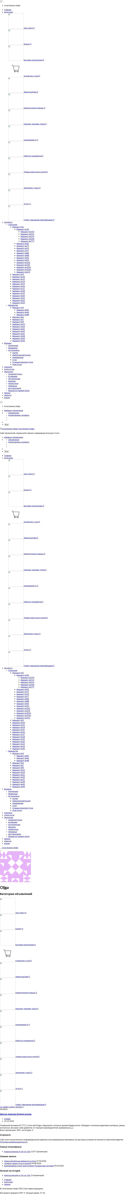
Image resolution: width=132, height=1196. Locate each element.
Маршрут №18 (18, 291)
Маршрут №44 (18, 341)
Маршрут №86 (22, 253)
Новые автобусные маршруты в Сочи (20, 1161)
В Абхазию (12, 376)
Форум (7, 397)
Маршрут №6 (18, 317)
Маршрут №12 (18, 279)
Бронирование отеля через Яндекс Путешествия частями (28, 1166)
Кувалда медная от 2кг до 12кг (17, 1151)
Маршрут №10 (18, 277)
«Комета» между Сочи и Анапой (17, 1163)
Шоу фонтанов (14, 388)
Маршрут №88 (22, 255)
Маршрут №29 (18, 331)
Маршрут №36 (22, 229)
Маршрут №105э (23, 270)
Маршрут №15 (18, 284)
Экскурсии (8, 371)
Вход (6, 424)
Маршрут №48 (22, 315)
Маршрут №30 (18, 303)
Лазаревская (17, 357)
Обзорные (12, 386)
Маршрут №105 (23, 265)
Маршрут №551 (27, 234)
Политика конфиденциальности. (14, 1142)
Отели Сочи (9, 369)
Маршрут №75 (22, 246)
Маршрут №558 (27, 239)
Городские (12, 224)
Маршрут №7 (18, 319)
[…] (72, 1128)
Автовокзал (13, 345)
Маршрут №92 (22, 258)
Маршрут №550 (27, 232)
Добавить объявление (13, 410)
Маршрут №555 (27, 236)
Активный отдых (15, 374)
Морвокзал (13, 348)
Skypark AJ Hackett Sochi (18, 390)
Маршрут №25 (18, 329)
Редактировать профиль (18, 415)
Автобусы (8, 222)
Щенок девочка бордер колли (15, 1114)
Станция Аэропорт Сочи (22, 362)
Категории (8, 12)
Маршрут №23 (18, 300)
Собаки (7, 1119)
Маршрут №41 (22, 243)
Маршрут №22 (18, 298)
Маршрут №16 (18, 286)
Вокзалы (8, 343)
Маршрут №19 (18, 293)
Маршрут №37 (18, 334)
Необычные (13, 383)
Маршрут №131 (23, 272)
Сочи (14, 360)
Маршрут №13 (18, 324)
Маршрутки (13, 305)
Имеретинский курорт (21, 355)
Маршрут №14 (18, 281)
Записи (7, 393)
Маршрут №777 (27, 241)
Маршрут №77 (22, 251)
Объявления (13, 413)
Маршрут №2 (18, 227)
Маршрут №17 (18, 288)
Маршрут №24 (18, 326)
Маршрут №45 (22, 310)
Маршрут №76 (22, 248)
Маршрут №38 (18, 336)
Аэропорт (8, 367)
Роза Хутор (17, 364)
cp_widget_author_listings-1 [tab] (12, 1107)
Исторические (14, 379)
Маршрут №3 (18, 274)
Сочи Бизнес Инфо (26, 429)
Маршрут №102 (23, 262)
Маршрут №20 (18, 296)
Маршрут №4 (18, 307)
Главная (7, 10)
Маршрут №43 (18, 338)
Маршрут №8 (18, 322)
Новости (7, 395)
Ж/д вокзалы (13, 350)
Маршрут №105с (23, 267)
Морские (12, 381)
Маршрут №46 (22, 312)
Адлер (15, 353)
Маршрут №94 (22, 260)
